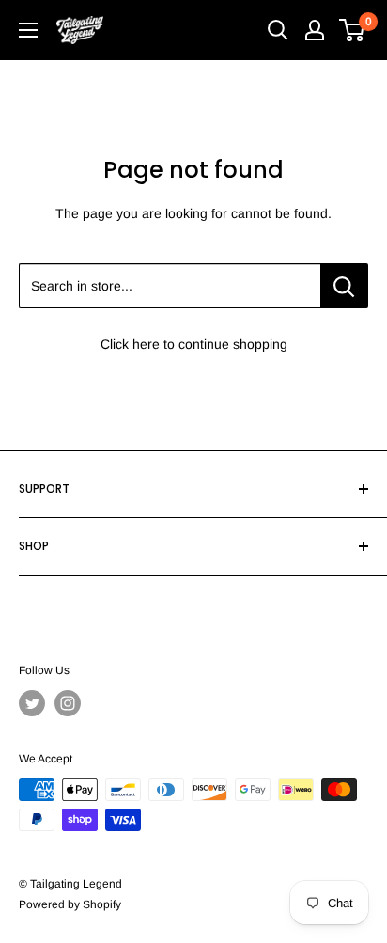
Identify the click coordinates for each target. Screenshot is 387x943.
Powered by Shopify (70, 904)
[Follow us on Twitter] (32, 703)
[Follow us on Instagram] (67, 703)
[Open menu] (28, 30)
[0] (352, 30)
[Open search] (278, 30)
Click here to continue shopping (194, 344)
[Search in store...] (344, 285)
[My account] (314, 30)
